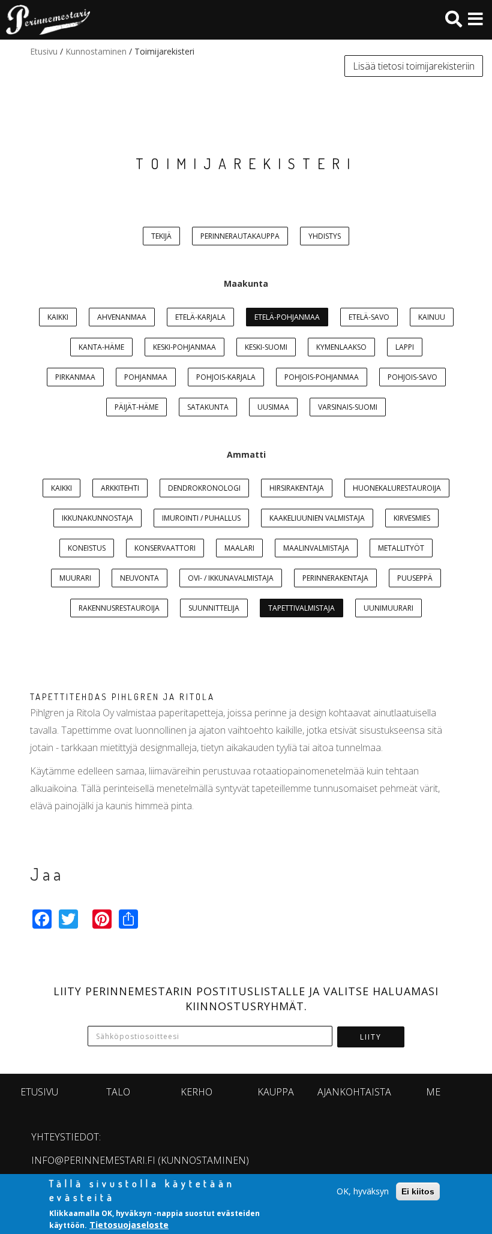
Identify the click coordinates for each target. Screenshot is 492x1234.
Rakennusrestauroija (119, 608)
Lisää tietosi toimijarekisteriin (414, 66)
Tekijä (161, 236)
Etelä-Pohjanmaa (287, 317)
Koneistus (87, 548)
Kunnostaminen (96, 51)
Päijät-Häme (136, 407)
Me (433, 1091)
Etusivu (44, 51)
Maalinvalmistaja (316, 548)
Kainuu (431, 317)
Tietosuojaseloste (129, 1224)
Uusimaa (273, 407)
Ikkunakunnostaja (97, 518)
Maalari (239, 548)
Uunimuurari (388, 608)
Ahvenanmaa (121, 317)
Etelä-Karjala (200, 317)
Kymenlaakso (341, 347)
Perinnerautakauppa (240, 236)
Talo (118, 1091)
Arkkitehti (120, 488)
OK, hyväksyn (363, 1191)
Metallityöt (401, 548)
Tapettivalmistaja (301, 608)
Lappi (404, 347)
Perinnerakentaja (335, 578)
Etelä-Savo (369, 317)
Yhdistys (324, 236)
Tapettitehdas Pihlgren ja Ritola (122, 696)
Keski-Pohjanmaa (184, 347)
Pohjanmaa (145, 377)
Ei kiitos (417, 1191)
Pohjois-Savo (412, 377)
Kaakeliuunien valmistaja (317, 518)
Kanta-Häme (101, 347)
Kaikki (57, 317)
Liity (371, 1037)
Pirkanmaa (75, 377)
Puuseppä (415, 578)
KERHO (196, 1091)
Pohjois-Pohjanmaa (321, 377)
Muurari (75, 578)
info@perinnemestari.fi (93, 1160)
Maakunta (246, 283)
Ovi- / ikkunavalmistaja (231, 578)
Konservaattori (165, 548)
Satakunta (208, 407)
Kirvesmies (412, 518)
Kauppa (275, 1091)
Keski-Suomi (266, 347)
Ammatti (246, 454)
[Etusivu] (45, 20)
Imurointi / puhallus (201, 518)
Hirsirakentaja (296, 488)
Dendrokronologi (204, 488)
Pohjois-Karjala (226, 377)
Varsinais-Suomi (347, 407)
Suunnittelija (213, 608)
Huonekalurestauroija (397, 488)
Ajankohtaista (354, 1091)
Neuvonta (139, 578)
